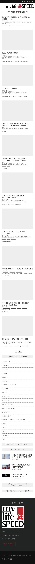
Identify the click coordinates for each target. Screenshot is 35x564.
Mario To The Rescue (10, 53)
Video (8, 23)
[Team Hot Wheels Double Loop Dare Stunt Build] (17, 219)
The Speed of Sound (9, 88)
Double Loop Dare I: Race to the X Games (17, 269)
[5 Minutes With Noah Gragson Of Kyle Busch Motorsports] (6, 456)
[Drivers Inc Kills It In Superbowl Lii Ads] (6, 475)
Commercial (6, 200)
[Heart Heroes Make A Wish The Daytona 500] (6, 466)
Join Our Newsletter (8, 539)
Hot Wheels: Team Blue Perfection (15, 339)
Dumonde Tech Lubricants (10, 535)
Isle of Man (5, 400)
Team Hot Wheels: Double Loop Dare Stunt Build (15, 233)
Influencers (11, 57)
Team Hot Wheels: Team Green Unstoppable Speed (13, 197)
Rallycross (5, 435)
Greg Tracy (12, 22)
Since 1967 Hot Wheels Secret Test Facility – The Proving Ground (15, 125)
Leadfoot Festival (7, 404)
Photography (6, 416)
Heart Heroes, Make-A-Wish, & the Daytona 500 (22, 466)
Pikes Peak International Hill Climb (13, 420)
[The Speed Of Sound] (17, 75)
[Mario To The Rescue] (17, 40)
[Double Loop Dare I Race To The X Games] (17, 256)
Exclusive (5, 369)
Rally (3, 428)
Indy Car (5, 393)
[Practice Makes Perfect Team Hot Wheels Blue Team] (17, 290)
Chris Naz (5, 272)
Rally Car (5, 431)
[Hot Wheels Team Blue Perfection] (17, 326)
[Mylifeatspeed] (23, 1)
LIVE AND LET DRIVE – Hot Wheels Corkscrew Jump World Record (14, 159)
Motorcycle (6, 412)
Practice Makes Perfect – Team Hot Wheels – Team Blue (15, 304)
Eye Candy (5, 373)
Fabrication (6, 236)
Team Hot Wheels (18, 128)
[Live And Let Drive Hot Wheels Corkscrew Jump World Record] (17, 145)
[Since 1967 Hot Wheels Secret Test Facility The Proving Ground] (17, 110)
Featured (5, 22)
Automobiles (6, 362)
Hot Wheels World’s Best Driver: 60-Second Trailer (16, 18)
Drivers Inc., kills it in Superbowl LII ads (19, 475)
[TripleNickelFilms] (32, 1)
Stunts (23, 22)
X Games (13, 239)
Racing (18, 22)
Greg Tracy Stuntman (9, 385)
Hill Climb (5, 389)
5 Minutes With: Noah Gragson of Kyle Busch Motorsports (22, 456)
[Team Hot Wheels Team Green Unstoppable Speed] (17, 182)
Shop (3, 531)
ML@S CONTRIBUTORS (8, 408)
